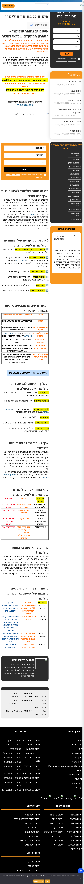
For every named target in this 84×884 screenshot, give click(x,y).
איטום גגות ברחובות (31, 773)
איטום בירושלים (73, 209)
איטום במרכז (74, 181)
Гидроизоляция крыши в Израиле (65, 766)
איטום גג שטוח (14, 695)
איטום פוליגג (15, 749)
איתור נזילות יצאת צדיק (29, 840)
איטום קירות (77, 753)
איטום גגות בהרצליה (30, 778)
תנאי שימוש (77, 783)
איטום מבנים (57, 836)
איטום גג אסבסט (28, 695)
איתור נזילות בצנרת (31, 823)
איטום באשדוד (74, 177)
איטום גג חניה (25, 710)
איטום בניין (58, 840)
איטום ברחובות (74, 219)
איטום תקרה (57, 827)
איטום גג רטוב (40, 714)
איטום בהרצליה (74, 188)
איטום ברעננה (74, 174)
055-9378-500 (8, 6)
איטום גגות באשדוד (31, 789)
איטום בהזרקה (74, 100)
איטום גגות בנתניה (12, 762)
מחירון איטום (77, 744)
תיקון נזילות (77, 762)
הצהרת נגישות (74, 81)
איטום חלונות (76, 836)
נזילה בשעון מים (32, 832)
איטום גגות (76, 90)
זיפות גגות (21, 260)
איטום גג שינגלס (42, 702)
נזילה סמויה (34, 836)
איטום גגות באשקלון (11, 789)
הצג (31, 25)
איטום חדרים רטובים (53, 832)
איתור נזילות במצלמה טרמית (27, 819)
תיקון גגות (78, 757)
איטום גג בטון (40, 696)
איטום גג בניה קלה (40, 709)
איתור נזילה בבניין (32, 814)
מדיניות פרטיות (76, 774)
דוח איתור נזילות (32, 827)
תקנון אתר (78, 787)
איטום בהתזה (34, 866)
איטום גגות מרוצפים (72, 121)
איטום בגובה (77, 840)
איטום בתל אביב (73, 196)
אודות (80, 740)
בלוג (81, 749)
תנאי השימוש (15, 175)
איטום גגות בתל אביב (11, 773)
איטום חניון (58, 844)
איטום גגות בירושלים (11, 753)
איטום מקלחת (76, 814)
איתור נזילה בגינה (32, 844)
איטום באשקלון (73, 163)
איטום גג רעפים (13, 744)
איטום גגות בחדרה (12, 778)
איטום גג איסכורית (13, 702)
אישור (47, 881)
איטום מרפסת (76, 819)
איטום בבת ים (74, 185)
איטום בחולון (74, 199)
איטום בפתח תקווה (75, 154)
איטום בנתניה (74, 170)
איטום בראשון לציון (74, 204)
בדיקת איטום (77, 849)
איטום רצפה (77, 827)
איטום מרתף (75, 130)
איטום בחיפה (74, 159)
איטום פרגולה (56, 823)
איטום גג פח (12, 710)
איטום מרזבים (56, 814)
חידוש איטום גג (33, 753)
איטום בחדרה (74, 192)
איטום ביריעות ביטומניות (28, 870)
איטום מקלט (77, 823)
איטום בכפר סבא (75, 214)
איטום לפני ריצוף (75, 832)
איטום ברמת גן (74, 166)
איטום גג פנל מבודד (26, 702)
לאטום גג (31, 214)
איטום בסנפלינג (75, 844)
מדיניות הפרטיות (61, 61)
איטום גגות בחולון (32, 782)
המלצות (79, 770)
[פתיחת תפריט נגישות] (81, 871)
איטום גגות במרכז (12, 757)
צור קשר (79, 779)
